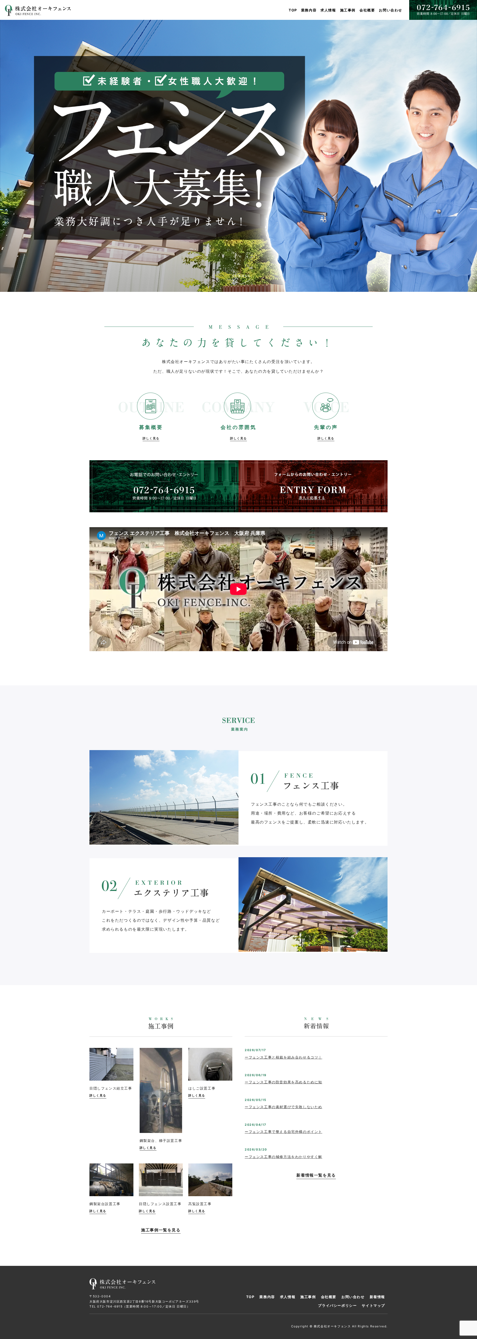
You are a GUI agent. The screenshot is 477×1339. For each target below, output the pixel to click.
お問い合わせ (390, 10)
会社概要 (367, 10)
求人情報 (328, 10)
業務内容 (309, 10)
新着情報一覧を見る (316, 1175)
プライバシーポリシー (337, 1305)
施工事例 (348, 10)
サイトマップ (373, 1305)
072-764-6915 (109, 1306)
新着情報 (377, 1297)
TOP (293, 10)
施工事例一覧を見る (160, 1229)
